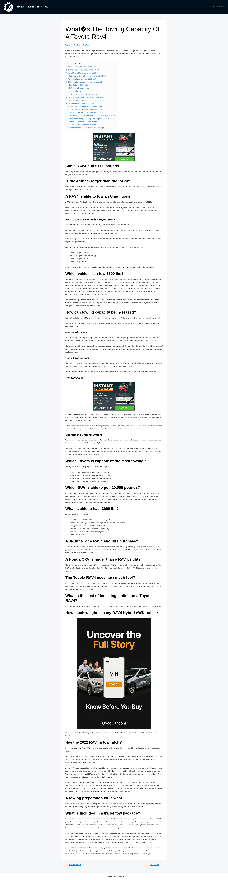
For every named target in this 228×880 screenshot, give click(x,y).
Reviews (21, 7)
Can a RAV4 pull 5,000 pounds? (81, 67)
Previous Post (75, 865)
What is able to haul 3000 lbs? (81, 103)
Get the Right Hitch (81, 85)
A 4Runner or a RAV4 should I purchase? (85, 106)
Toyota (67, 45)
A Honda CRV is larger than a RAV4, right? (87, 109)
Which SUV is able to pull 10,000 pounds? (86, 100)
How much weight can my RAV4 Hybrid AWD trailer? (91, 119)
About (212, 7)
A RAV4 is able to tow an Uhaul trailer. (84, 73)
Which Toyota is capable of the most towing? (87, 97)
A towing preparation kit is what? (83, 125)
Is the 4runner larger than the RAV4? (83, 70)
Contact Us (220, 7)
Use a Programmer (81, 88)
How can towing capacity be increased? (85, 82)
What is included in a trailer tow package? (87, 128)
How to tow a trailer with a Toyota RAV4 (89, 76)
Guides (31, 7)
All (46, 7)
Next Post (154, 865)
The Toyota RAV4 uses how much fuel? (86, 112)
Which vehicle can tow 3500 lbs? (82, 79)
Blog (39, 7)
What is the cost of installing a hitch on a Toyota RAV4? (92, 115)
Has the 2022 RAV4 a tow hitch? (83, 122)
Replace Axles (79, 91)
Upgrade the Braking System (85, 94)
